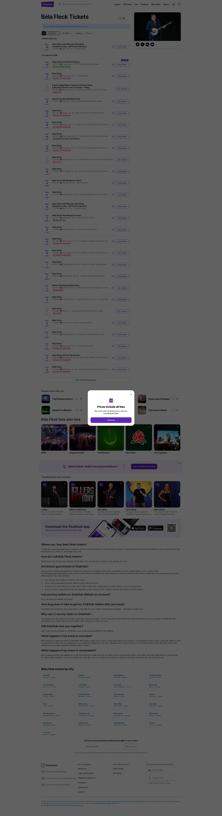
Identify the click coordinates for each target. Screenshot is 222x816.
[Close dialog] (131, 394)
